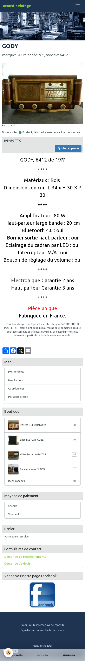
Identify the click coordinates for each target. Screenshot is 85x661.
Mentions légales (43, 645)
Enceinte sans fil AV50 (48, 469)
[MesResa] (69, 655)
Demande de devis (17, 563)
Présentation (16, 372)
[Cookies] (8, 652)
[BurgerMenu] (77, 6)
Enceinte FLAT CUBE (48, 439)
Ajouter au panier (68, 148)
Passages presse (18, 396)
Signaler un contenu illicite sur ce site (42, 630)
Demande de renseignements (25, 556)
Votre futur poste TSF (48, 454)
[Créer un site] (15, 655)
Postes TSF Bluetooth (48, 425)
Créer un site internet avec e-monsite (43, 625)
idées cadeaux (42, 481)
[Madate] (42, 655)
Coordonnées (16, 388)
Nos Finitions (16, 380)
